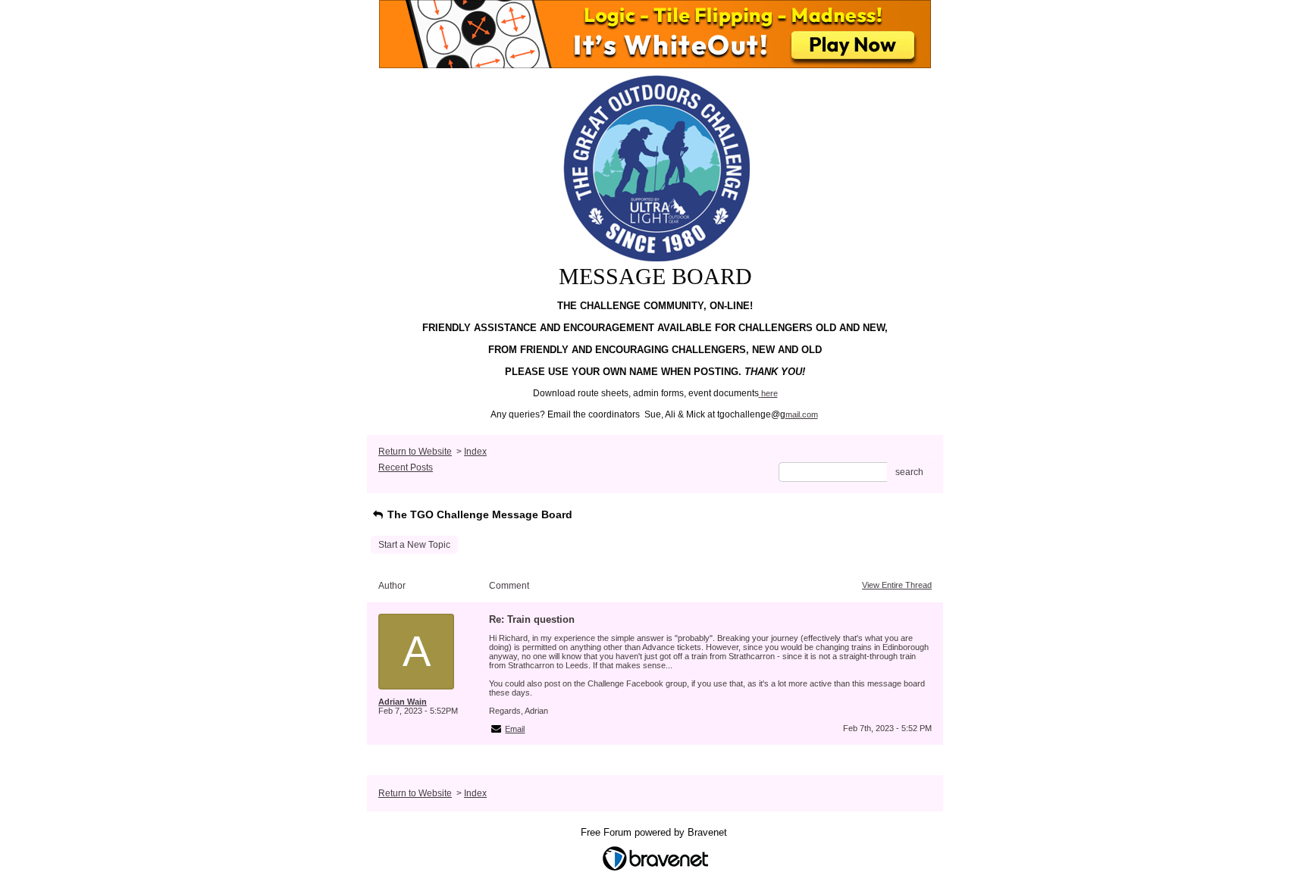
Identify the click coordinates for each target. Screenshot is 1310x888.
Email (515, 728)
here (769, 393)
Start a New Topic (414, 544)
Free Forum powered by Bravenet (655, 832)
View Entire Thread (897, 584)
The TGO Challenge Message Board (478, 514)
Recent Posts (405, 467)
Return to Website (415, 451)
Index (475, 451)
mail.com (801, 414)
